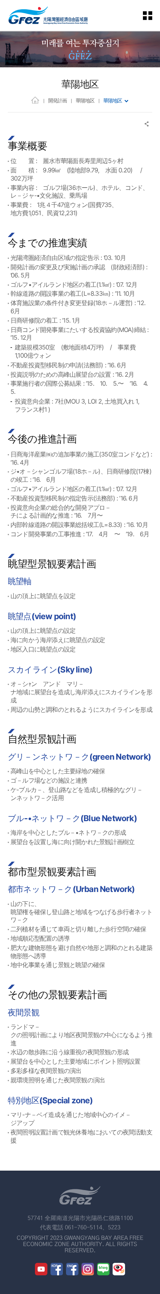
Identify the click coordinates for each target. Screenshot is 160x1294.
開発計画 (57, 100)
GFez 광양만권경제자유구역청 (48, 15)
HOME (35, 100)
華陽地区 (85, 100)
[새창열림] (41, 1269)
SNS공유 (147, 124)
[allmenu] (152, 15)
